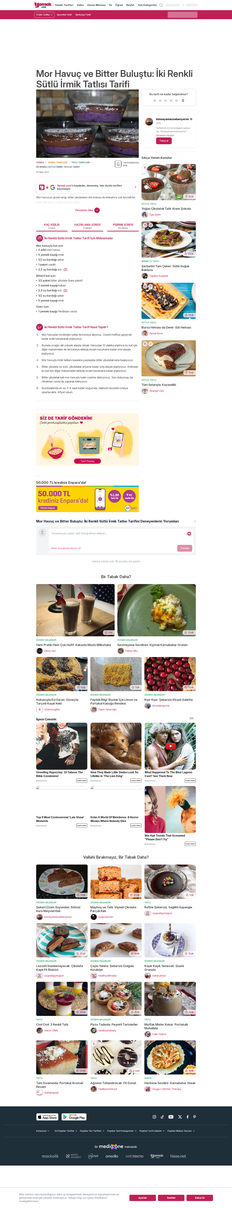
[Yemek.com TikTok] (162, 1117)
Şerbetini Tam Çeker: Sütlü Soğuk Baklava (165, 268)
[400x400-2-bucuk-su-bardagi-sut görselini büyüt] (65, 270)
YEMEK (40, 162)
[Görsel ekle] (189, 534)
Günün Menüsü (96, 5)
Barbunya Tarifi (83, 14)
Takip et (163, 140)
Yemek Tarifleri (64, 5)
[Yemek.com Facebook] (188, 1117)
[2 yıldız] (160, 100)
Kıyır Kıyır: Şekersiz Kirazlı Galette (168, 699)
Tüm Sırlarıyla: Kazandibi (158, 385)
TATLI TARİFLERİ (80, 162)
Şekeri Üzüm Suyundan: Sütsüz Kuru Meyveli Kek (58, 909)
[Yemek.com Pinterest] (194, 1117)
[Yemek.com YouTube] (170, 1117)
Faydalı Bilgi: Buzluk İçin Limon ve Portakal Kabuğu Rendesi (113, 701)
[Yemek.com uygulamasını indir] (47, 1117)
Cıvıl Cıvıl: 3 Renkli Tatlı (52, 1024)
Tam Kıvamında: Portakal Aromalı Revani (59, 1085)
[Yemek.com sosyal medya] (111, 1146)
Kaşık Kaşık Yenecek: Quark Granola (164, 967)
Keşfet (130, 5)
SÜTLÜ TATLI (148, 203)
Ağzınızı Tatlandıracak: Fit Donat (113, 1083)
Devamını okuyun (165, 135)
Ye (110, 5)
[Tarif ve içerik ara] (161, 5)
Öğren (119, 5)
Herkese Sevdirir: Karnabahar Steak (169, 1083)
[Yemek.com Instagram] (154, 1117)
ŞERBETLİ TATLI (150, 261)
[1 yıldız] (154, 100)
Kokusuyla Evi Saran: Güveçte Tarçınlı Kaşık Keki (57, 701)
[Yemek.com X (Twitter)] (180, 1117)
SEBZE (148, 1078)
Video (80, 5)
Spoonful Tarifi (64, 14)
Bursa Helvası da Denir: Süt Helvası (166, 327)
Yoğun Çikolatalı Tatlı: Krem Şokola (166, 208)
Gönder (184, 548)
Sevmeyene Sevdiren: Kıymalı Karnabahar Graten (152, 645)
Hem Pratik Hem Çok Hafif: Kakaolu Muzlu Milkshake (73, 645)
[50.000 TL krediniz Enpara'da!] (87, 499)
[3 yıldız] (165, 100)
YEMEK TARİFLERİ (57, 162)
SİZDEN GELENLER (46, 640)
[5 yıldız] (176, 100)
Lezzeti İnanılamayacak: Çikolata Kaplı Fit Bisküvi (59, 967)
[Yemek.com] (42, 5)
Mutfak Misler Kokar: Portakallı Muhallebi (166, 1026)
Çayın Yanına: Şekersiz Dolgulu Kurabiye (112, 967)
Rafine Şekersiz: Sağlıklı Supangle (168, 907)
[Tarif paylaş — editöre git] (87, 437)
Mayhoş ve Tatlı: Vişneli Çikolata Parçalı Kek (113, 909)
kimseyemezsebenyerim (172, 119)
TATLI (147, 902)
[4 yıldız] (171, 100)
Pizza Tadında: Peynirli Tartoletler (114, 1024)
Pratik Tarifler (43, 14)
